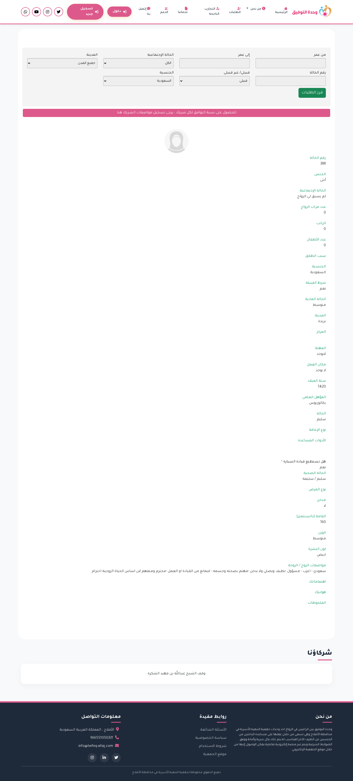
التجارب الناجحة (212, 11)
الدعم (164, 12)
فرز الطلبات (312, 93)
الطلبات (235, 12)
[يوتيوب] (36, 11)
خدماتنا (183, 12)
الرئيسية (281, 12)
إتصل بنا (144, 11)
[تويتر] (58, 11)
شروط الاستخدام (212, 746)
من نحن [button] (256, 9)
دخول (117, 11)
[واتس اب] (25, 11)
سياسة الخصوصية (210, 738)
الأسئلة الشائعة (213, 730)
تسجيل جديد (86, 11)
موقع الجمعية (214, 754)
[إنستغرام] (47, 11)
